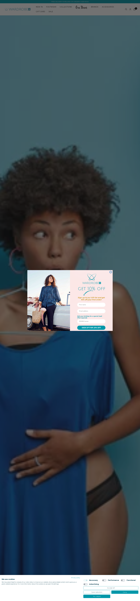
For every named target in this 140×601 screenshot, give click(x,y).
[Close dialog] (111, 272)
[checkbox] (85, 580)
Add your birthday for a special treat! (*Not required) (89, 317)
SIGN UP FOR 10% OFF (91, 328)
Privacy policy (75, 577)
